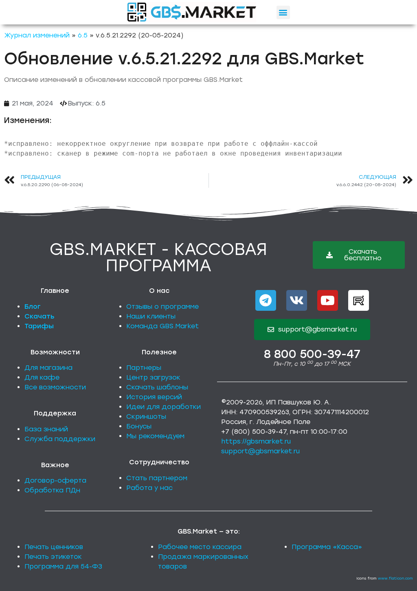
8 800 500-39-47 (312, 354)
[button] (283, 12)
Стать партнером (156, 478)
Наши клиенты (151, 316)
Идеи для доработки (163, 407)
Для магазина (48, 367)
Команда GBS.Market (162, 326)
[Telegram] (265, 300)
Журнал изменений (37, 35)
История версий (154, 397)
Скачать (39, 316)
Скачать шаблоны (157, 387)
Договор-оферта (55, 480)
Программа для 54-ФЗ (63, 566)
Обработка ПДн (52, 490)
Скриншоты (146, 416)
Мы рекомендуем (155, 436)
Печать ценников (53, 547)
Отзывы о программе (162, 306)
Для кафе (41, 377)
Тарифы (39, 326)
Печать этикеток (53, 556)
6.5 (83, 35)
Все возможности (55, 387)
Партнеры (143, 367)
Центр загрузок (153, 377)
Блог (32, 306)
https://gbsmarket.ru (256, 441)
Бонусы (138, 426)
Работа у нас (149, 488)
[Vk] (296, 300)
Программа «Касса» (327, 547)
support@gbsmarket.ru (260, 451)
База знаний (46, 429)
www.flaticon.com (395, 578)
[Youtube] (327, 300)
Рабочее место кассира (199, 547)
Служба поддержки (59, 439)
